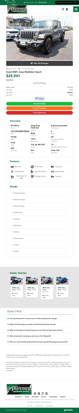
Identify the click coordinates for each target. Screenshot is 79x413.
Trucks (27, 397)
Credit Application (39, 112)
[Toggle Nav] (76, 9)
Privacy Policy (39, 406)
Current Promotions (39, 108)
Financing (35, 397)
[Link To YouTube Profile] (43, 393)
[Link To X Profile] (39, 393)
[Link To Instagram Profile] (46, 393)
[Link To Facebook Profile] (35, 393)
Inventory (18, 397)
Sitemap (30, 406)
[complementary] (73, 407)
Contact (63, 397)
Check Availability (39, 103)
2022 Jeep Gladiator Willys (22, 288)
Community (53, 397)
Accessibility (49, 406)
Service (43, 397)
